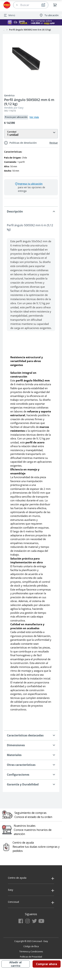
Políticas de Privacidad (31, 956)
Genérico (9, 95)
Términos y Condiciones (31, 951)
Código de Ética (31, 946)
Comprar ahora (46, 964)
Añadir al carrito (15, 964)
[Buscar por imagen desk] (43, 5)
